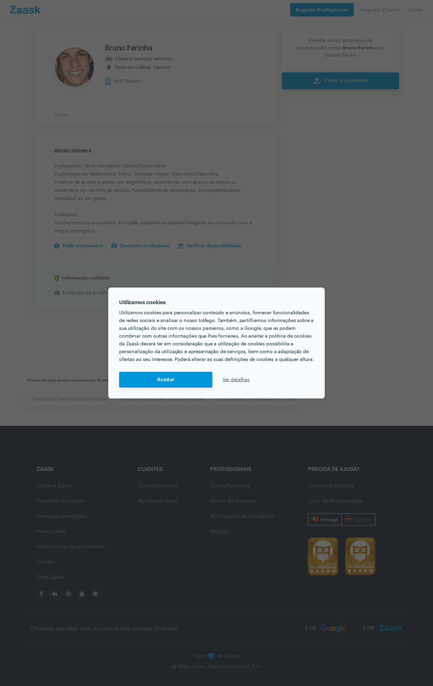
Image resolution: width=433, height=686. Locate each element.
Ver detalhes (236, 380)
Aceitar (166, 379)
